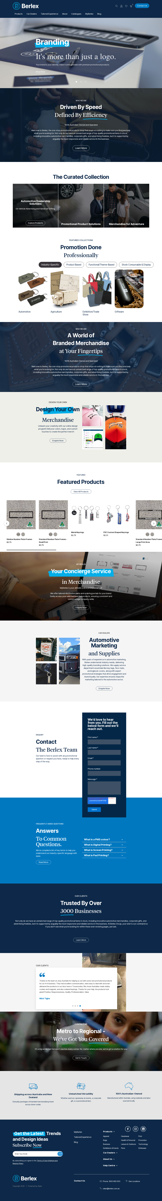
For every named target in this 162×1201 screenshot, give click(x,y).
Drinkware (142, 1148)
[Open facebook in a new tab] (128, 1129)
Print (140, 1136)
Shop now (40, 71)
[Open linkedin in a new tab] (143, 1129)
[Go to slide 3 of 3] (85, 81)
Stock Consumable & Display (136, 264)
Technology (143, 1144)
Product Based (73, 264)
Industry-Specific (50, 264)
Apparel (106, 1136)
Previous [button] (6, 523)
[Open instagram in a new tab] (135, 1129)
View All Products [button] (81, 491)
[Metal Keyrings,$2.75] (85, 514)
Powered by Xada (35, 1186)
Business (106, 1144)
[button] (104, 839)
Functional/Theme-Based (101, 264)
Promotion (142, 1140)
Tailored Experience (82, 1137)
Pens (123, 1148)
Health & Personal (128, 1140)
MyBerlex (78, 1132)
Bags (105, 1140)
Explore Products (35, 223)
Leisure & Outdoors (128, 1144)
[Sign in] (121, 5)
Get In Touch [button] (81, 1058)
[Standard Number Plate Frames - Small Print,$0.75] (53, 514)
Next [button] (153, 523)
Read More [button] (43, 862)
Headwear (125, 1136)
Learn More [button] (81, 148)
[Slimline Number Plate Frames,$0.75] (21, 514)
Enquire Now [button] (57, 440)
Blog (76, 1142)
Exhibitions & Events (111, 1148)
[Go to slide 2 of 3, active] (81, 81)
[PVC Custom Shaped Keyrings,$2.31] (117, 514)
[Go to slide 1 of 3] (76, 81)
